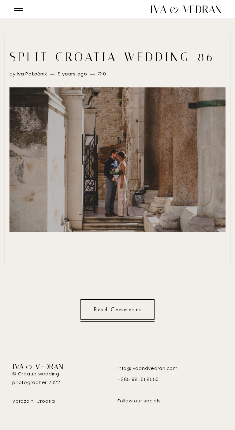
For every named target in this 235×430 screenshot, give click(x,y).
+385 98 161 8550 (138, 379)
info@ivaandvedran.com (148, 368)
